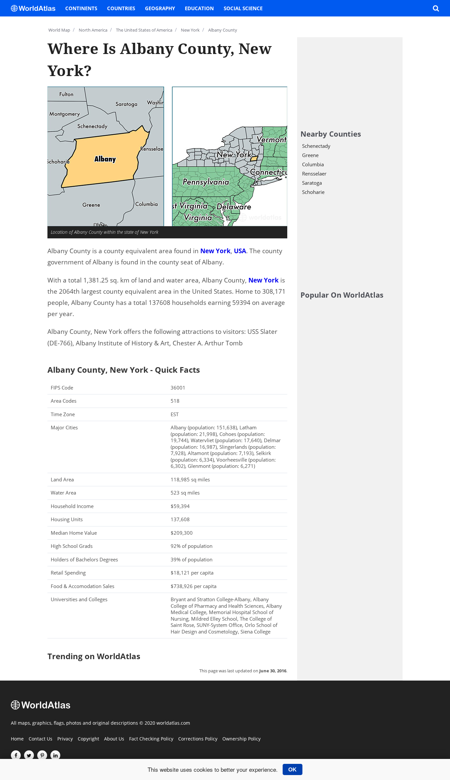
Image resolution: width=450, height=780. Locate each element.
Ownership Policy (241, 739)
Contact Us (40, 739)
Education (199, 8)
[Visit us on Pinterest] (42, 755)
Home (17, 739)
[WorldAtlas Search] (436, 8)
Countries (121, 8)
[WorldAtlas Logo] (35, 8)
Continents (81, 8)
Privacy (65, 739)
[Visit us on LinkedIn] (55, 755)
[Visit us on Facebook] (16, 755)
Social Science (243, 8)
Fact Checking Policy (151, 739)
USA (240, 251)
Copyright (88, 739)
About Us (114, 739)
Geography (160, 8)
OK (292, 769)
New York (215, 251)
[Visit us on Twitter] (29, 755)
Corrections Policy (197, 739)
